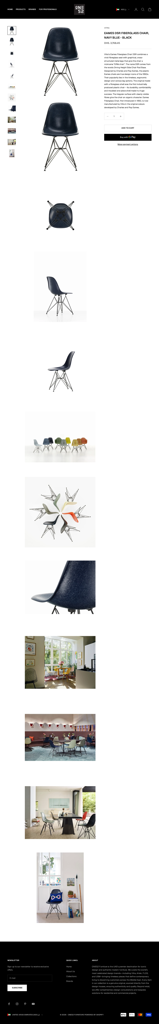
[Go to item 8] (11, 108)
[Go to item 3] (11, 52)
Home (10, 9)
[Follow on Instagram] (17, 1003)
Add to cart (127, 128)
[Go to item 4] (11, 64)
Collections (71, 976)
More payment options (128, 144)
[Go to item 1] (11, 30)
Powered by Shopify (94, 1015)
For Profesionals (48, 9)
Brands (32, 9)
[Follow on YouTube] (33, 1003)
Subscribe (17, 988)
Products (20, 9)
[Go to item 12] (11, 153)
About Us (70, 971)
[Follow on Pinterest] (25, 1003)
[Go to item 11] (11, 142)
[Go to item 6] (11, 86)
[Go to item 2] (11, 41)
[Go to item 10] (11, 131)
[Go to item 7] (11, 97)
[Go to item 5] (11, 75)
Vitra (106, 28)
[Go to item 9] (11, 119)
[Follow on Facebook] (9, 1003)
